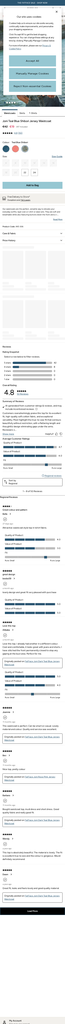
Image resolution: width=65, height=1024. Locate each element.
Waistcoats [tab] (9, 113)
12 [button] (34, 163)
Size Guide (57, 156)
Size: (5, 156)
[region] (32, 51)
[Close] (56, 11)
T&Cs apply (25, 200)
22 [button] (25, 172)
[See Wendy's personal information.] (12, 838)
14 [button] (44, 163)
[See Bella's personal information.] (10, 514)
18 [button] (6, 172)
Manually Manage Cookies (32, 73)
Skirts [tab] (22, 113)
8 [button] (15, 163)
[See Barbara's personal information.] (13, 795)
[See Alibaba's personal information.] (12, 630)
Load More (32, 911)
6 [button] (6, 163)
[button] (5, 103)
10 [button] (25, 163)
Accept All (32, 60)
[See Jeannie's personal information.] (13, 712)
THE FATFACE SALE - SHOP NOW (32, 3)
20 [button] (15, 172)
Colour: (6, 142)
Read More (57, 219)
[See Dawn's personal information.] (11, 874)
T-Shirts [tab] (33, 113)
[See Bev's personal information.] (9, 755)
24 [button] (34, 172)
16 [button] (53, 163)
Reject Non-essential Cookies (32, 86)
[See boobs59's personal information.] (14, 578)
